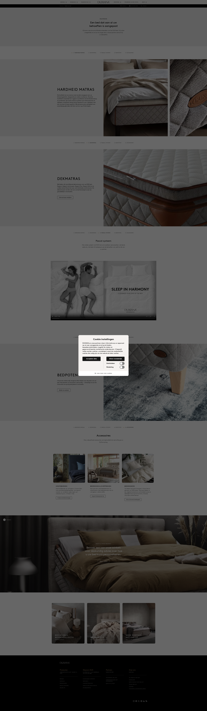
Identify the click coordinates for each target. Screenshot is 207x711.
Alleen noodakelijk (115, 359)
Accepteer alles (91, 359)
